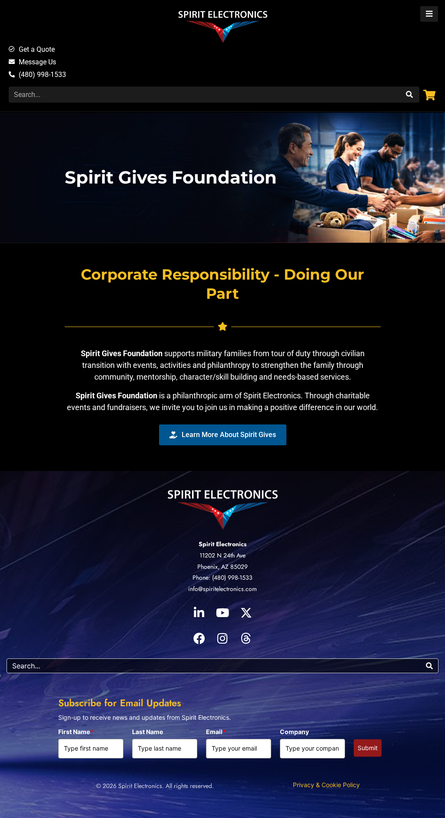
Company (294, 731)
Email (216, 731)
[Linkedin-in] (199, 612)
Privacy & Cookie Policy (326, 784)
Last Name (147, 731)
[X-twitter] (246, 612)
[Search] (408, 95)
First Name (75, 731)
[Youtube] (222, 612)
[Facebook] (199, 638)
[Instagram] (222, 638)
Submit (368, 747)
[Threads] (246, 638)
